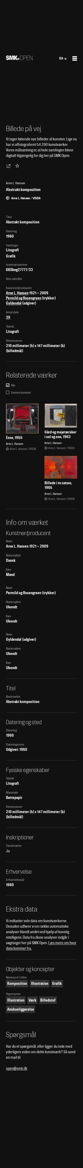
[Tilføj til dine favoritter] (18, 165)
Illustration (39, 983)
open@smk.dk (16, 1068)
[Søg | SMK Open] (19, 59)
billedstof (48, 1000)
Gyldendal (13, 303)
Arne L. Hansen (17, 293)
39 (8, 317)
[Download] (9, 165)
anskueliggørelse (20, 1009)
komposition (17, 983)
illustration (15, 1000)
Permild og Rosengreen (23, 298)
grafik (57, 983)
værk (32, 1000)
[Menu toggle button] (74, 58)
